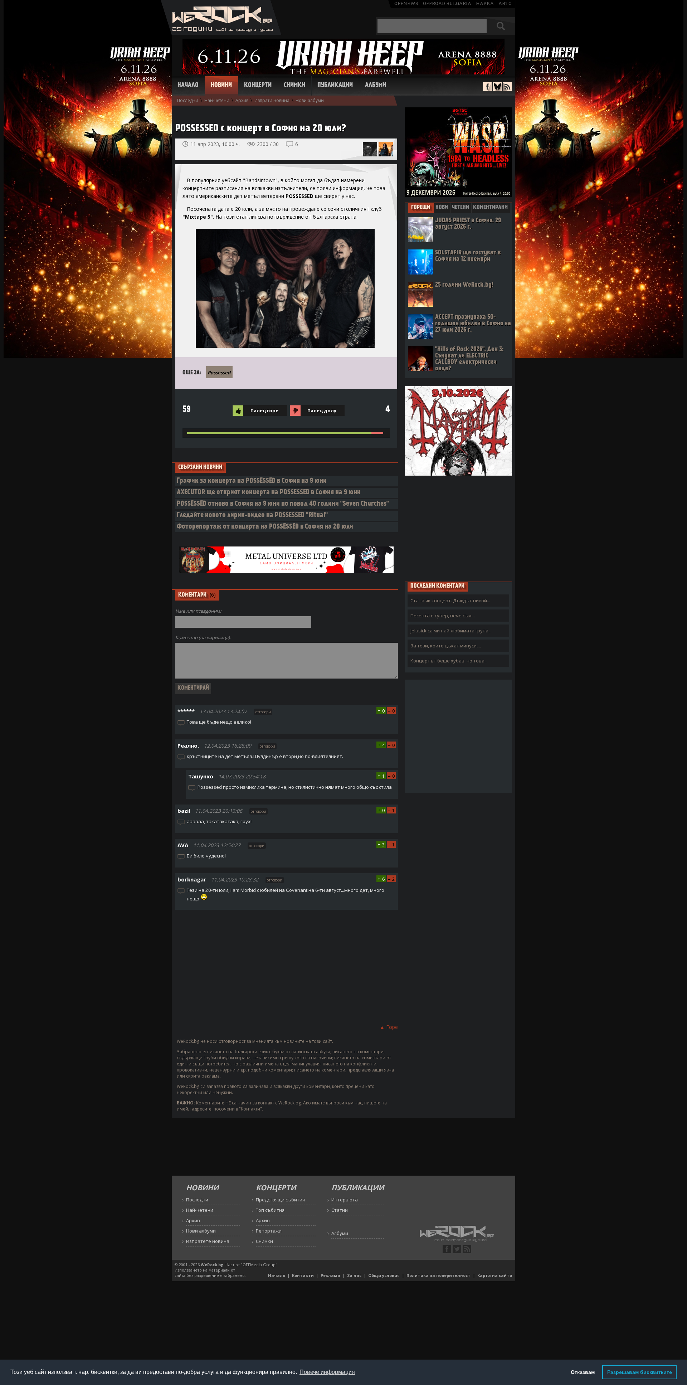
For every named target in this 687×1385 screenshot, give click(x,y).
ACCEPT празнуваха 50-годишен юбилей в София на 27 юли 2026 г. (473, 323)
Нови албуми (310, 100)
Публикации (335, 85)
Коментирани (490, 207)
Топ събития (270, 1210)
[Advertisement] (286, 965)
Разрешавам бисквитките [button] (639, 1372)
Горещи (420, 207)
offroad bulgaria (447, 3)
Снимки (294, 85)
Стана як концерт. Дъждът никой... (450, 600)
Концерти (258, 85)
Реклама (330, 1275)
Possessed (219, 372)
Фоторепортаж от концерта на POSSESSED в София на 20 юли (265, 527)
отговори (263, 711)
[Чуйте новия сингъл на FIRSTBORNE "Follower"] (370, 149)
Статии (339, 1210)
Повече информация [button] (327, 1372)
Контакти (303, 1275)
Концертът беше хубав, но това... (449, 660)
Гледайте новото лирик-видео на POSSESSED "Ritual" (252, 515)
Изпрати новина (271, 100)
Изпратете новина (207, 1241)
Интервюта (344, 1199)
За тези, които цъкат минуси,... (445, 645)
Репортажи (269, 1231)
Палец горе (264, 410)
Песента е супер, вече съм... (442, 615)
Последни (187, 100)
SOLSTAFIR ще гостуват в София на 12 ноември (468, 256)
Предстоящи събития (280, 1199)
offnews (406, 3)
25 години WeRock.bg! (464, 285)
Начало (188, 85)
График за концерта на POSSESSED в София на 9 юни (252, 481)
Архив (241, 100)
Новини (221, 85)
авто (505, 3)
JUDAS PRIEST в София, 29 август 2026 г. (468, 224)
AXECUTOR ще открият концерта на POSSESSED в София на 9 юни (269, 492)
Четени (460, 207)
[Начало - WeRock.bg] (221, 33)
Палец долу (321, 410)
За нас (354, 1275)
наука (485, 3)
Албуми (375, 85)
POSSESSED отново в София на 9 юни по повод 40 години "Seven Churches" (283, 504)
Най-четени (216, 100)
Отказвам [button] (583, 1372)
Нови (441, 207)
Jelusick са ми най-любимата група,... (451, 630)
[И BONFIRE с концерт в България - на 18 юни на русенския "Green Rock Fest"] (386, 149)
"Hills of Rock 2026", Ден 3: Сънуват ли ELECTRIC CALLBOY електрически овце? (469, 359)
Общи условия (384, 1275)
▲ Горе (389, 1027)
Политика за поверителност (438, 1275)
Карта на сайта (494, 1275)
